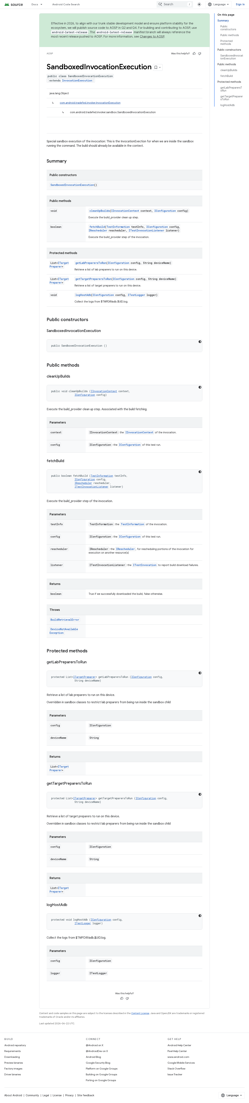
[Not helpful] (199, 53)
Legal (46, 1095)
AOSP (50, 53)
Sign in (240, 4)
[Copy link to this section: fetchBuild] (67, 461)
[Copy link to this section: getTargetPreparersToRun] (95, 784)
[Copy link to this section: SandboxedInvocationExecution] (104, 331)
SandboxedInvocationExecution (72, 185)
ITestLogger (136, 295)
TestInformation (118, 227)
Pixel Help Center (177, 1051)
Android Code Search (66, 4)
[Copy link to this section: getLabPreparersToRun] (90, 662)
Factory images (13, 1068)
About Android (13, 1095)
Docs (35, 4)
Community (32, 1095)
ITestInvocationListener (146, 230)
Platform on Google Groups (101, 1068)
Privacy (69, 1095)
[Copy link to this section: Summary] (70, 161)
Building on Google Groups (101, 1074)
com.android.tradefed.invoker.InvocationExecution (90, 102)
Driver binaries (12, 1074)
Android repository (15, 1045)
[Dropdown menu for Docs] (43, 4)
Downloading (12, 1057)
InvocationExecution (77, 80)
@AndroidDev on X (97, 1051)
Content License (140, 1013)
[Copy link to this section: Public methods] (83, 365)
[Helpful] (194, 53)
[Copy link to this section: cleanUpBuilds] (73, 376)
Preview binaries (13, 1062)
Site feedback (85, 1095)
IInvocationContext (125, 210)
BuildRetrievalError (64, 619)
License (57, 1095)
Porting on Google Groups (101, 1080)
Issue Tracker (175, 1074)
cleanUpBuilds (100, 210)
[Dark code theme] (200, 341)
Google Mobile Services (181, 1062)
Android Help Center (179, 1045)
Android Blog (93, 1057)
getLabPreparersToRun (90, 263)
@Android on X (94, 1045)
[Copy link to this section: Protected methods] (91, 651)
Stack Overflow (176, 1068)
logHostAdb (83, 295)
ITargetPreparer (59, 264)
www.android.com (178, 1057)
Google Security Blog (98, 1062)
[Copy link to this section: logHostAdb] (71, 905)
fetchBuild (97, 227)
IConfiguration (165, 210)
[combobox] (175, 4)
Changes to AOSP (152, 36)
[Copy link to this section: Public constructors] (92, 320)
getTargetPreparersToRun (93, 279)
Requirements (12, 1051)
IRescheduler (98, 230)
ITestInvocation (144, 565)
